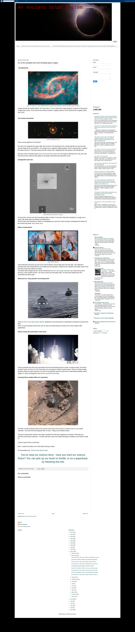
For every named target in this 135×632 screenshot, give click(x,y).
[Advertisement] (56, 53)
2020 (71, 543)
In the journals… (98, 303)
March (73, 592)
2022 (71, 538)
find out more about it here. (39, 450)
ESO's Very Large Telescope (61, 270)
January (74, 596)
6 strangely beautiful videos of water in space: (82, 565)
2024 (71, 534)
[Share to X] (40, 469)
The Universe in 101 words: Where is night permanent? (85, 557)
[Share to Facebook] (42, 469)
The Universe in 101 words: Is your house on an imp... (84, 570)
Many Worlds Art (99, 268)
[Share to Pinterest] (43, 469)
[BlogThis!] (39, 469)
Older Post (85, 513)
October (74, 577)
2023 (71, 536)
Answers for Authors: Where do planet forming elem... (84, 559)
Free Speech (98, 294)
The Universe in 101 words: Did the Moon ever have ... (84, 563)
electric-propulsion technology (50, 373)
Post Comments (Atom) (30, 516)
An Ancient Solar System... (54, 7)
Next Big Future (99, 281)
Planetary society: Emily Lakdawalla (104, 318)
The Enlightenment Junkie (102, 302)
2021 (71, 540)
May (73, 587)
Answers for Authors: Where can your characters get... (84, 568)
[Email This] (38, 469)
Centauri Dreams (99, 247)
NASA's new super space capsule (33, 322)
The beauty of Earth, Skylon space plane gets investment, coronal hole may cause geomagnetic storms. (105, 193)
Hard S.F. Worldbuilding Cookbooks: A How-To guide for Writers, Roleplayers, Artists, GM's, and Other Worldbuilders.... (84, 46)
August (73, 581)
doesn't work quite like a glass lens (49, 154)
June (73, 585)
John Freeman (23, 524)
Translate (104, 333)
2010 (71, 609)
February (74, 594)
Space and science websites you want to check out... (36, 46)
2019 (71, 545)
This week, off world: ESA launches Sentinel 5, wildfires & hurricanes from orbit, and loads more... (105, 127)
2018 (71, 547)
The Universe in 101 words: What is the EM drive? (83, 561)
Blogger (74, 614)
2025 (71, 532)
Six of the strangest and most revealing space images (84, 572)
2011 (71, 607)
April (73, 590)
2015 (71, 599)
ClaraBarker (98, 293)
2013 (71, 603)
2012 (71, 605)
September (75, 579)
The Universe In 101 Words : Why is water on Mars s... (84, 574)
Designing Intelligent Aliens (101, 259)
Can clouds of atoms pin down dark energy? (105, 149)
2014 (71, 601)
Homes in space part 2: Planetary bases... (104, 171)
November (74, 555)
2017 (71, 549)
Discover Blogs (99, 237)
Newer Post (21, 513)
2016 (71, 551)
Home (18, 46)
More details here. (37, 223)
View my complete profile (24, 526)
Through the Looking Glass (102, 258)
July (73, 583)
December (74, 553)
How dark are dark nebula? (101, 156)
